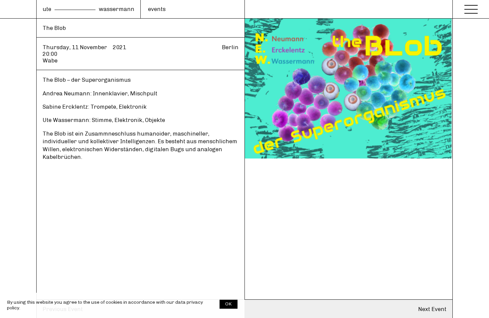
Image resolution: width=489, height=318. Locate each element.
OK (228, 304)
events (157, 9)
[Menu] (471, 7)
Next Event (432, 309)
